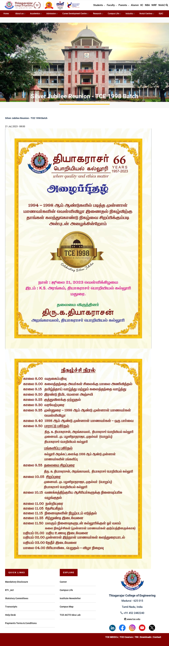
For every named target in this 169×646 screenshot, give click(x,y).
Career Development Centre (74, 13)
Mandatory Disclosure (16, 581)
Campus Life (113, 13)
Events (69, 102)
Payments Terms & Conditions (21, 623)
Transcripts (11, 606)
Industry (129, 13)
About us (19, 13)
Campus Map (66, 606)
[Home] (42, 5)
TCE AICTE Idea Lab (70, 615)
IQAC (161, 13)
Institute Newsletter (70, 598)
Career (63, 581)
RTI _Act (9, 590)
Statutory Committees (16, 598)
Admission (51, 13)
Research (97, 13)
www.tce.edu (133, 619)
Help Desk (10, 615)
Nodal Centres (145, 13)
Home (6, 13)
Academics (35, 13)
